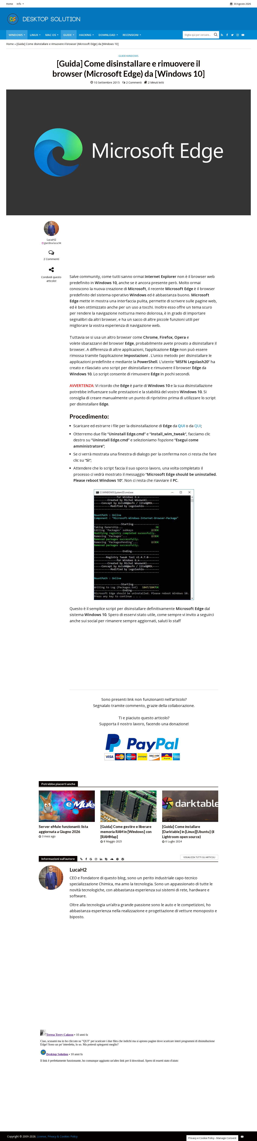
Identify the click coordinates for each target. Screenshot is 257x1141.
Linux (34, 35)
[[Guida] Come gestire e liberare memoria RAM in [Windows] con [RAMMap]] (128, 805)
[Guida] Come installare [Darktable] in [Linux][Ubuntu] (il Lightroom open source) (188, 831)
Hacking (85, 35)
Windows (16, 35)
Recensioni (130, 35)
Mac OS (50, 35)
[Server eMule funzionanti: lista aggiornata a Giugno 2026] (67, 805)
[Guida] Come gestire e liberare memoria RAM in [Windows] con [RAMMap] (125, 831)
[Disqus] (128, 977)
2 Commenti (134, 82)
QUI (181, 425)
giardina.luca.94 (52, 243)
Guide (67, 35)
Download (107, 35)
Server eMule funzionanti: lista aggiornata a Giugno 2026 (63, 829)
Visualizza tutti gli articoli (199, 857)
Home (9, 3)
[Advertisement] (144, 247)
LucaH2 (51, 239)
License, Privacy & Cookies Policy (57, 1136)
